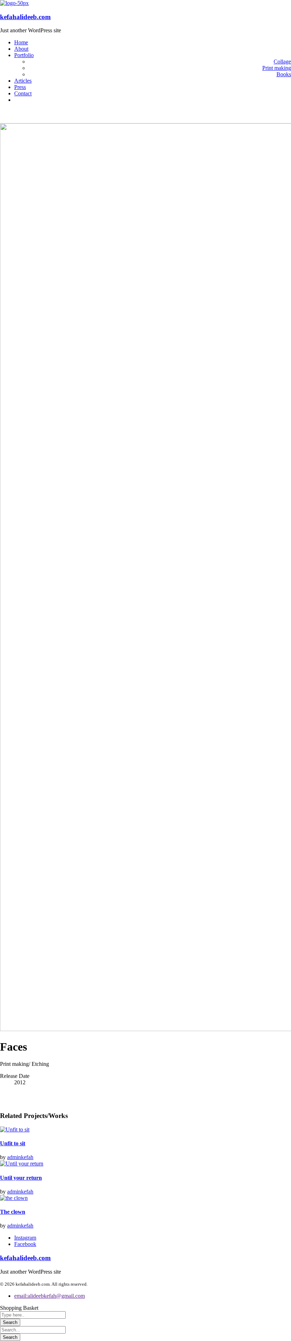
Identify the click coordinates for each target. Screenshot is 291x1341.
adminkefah (20, 1157)
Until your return (21, 1178)
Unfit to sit (12, 1143)
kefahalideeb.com (25, 17)
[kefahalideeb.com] (14, 3)
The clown (12, 1212)
